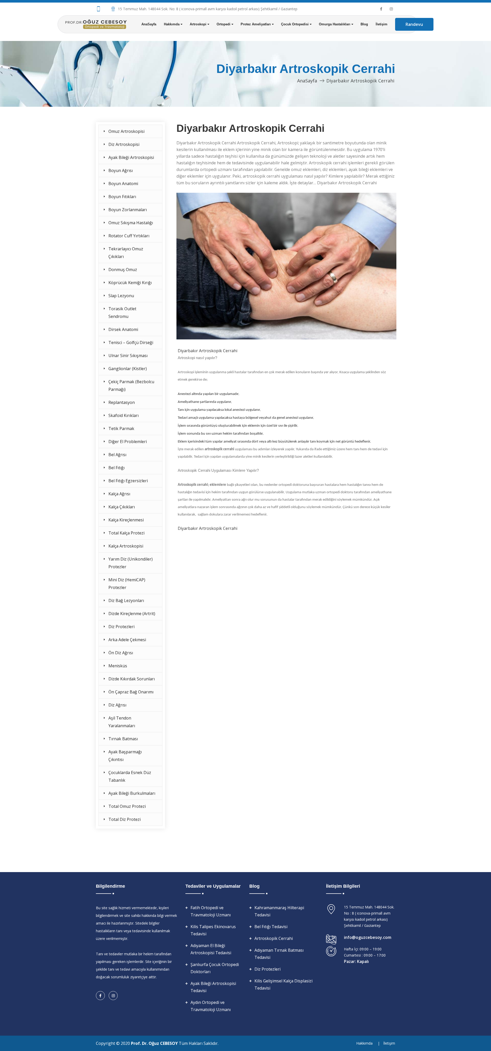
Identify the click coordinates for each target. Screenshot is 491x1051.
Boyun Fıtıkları (122, 196)
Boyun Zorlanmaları (127, 209)
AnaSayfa (148, 24)
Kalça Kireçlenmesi (126, 520)
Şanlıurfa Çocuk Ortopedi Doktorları (215, 968)
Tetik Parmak (121, 428)
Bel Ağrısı (117, 454)
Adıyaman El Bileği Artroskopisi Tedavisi (211, 949)
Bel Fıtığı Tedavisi (270, 926)
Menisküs (117, 666)
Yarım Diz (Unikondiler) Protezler (130, 563)
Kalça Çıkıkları (121, 507)
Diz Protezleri (121, 626)
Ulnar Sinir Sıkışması (128, 355)
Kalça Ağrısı (119, 494)
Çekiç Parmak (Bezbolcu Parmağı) (131, 385)
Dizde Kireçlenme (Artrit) (131, 613)
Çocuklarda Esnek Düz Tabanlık (129, 776)
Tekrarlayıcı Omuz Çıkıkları (125, 252)
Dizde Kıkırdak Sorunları (131, 679)
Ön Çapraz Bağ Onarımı (130, 692)
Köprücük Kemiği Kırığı (130, 282)
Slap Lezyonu (121, 295)
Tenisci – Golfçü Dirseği (130, 342)
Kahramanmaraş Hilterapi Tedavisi (279, 911)
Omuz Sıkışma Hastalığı (130, 223)
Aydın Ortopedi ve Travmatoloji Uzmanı (211, 1006)
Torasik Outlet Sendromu (122, 312)
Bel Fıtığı (116, 467)
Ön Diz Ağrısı (120, 653)
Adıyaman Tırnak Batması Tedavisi (279, 953)
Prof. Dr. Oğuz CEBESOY (155, 1043)
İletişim (381, 24)
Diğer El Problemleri (127, 441)
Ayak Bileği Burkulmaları (131, 793)
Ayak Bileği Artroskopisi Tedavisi (213, 987)
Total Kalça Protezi (126, 533)
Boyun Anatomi (123, 183)
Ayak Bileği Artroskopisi (131, 157)
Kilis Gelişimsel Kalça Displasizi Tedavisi (283, 984)
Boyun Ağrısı (120, 170)
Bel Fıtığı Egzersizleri (128, 481)
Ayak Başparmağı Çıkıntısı (125, 755)
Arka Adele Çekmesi (127, 639)
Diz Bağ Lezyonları (126, 600)
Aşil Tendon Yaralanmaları (121, 721)
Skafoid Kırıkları (123, 415)
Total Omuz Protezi (127, 806)
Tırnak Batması (123, 739)
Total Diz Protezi (124, 819)
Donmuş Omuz (122, 269)
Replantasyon (121, 402)
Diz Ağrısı (117, 705)
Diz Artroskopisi (123, 144)
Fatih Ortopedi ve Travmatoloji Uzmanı (211, 911)
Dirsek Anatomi (123, 329)
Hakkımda (364, 1043)
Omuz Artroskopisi (126, 131)
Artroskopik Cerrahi (273, 938)
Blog (364, 24)
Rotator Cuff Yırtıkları (128, 236)
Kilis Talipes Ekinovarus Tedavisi (213, 930)
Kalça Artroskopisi (125, 546)
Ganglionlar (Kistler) (127, 368)
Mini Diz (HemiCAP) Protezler (126, 583)
